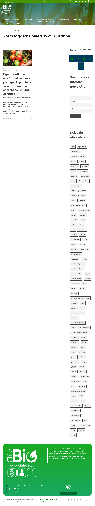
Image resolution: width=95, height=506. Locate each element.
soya (83, 401)
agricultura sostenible (78, 156)
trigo (85, 420)
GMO (82, 303)
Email (71, 108)
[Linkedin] (90, 58)
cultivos (73, 244)
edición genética (76, 269)
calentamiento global (78, 205)
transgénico (75, 415)
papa (73, 357)
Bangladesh (85, 176)
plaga (84, 362)
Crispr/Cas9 (75, 239)
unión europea (85, 425)
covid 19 (74, 235)
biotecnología (75, 186)
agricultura (74, 152)
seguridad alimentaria (78, 391)
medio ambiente (83, 328)
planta (82, 367)
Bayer (73, 181)
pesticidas (74, 362)
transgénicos (75, 420)
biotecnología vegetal (78, 196)
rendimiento (75, 381)
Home (6, 31)
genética (74, 293)
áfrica (73, 435)
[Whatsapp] (81, 66)
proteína (74, 376)
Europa (87, 279)
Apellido (72, 101)
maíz (72, 328)
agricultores (82, 147)
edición (84, 259)
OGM (82, 347)
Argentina (85, 166)
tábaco (73, 425)
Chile (82, 220)
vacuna (81, 430)
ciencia (81, 225)
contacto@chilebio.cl (16, 492)
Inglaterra (74, 318)
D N (20, 69)
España (87, 274)
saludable (82, 386)
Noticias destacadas (23, 71)
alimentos (74, 166)
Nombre (72, 95)
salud (73, 386)
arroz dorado (83, 171)
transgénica (75, 411)
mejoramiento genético (79, 332)
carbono (82, 215)
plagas (73, 367)
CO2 (72, 230)
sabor (85, 381)
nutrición (74, 347)
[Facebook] (72, 58)
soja (81, 396)
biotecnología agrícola (78, 191)
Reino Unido (85, 376)
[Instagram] (78, 58)
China (73, 225)
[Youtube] (84, 58)
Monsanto (74, 342)
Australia (74, 176)
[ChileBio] (19, 9)
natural (84, 342)
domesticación (76, 254)
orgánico (82, 352)
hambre (74, 308)
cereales (74, 220)
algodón (81, 161)
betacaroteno (83, 181)
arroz (73, 171)
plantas (73, 372)
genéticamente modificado (80, 298)
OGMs (73, 352)
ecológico (74, 259)
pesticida (82, 357)
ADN (72, 147)
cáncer (82, 244)
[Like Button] (30, 118)
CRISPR (83, 235)
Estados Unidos (76, 279)
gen (84, 284)
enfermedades (76, 274)
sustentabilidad (76, 406)
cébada (73, 249)
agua (73, 161)
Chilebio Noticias (8, 71)
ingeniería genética (77, 313)
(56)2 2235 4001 (40, 2)
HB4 (82, 308)
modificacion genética (78, 337)
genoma (82, 288)
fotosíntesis (75, 284)
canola (73, 215)
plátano (82, 372)
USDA (73, 430)
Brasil (73, 200)
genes (73, 288)
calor (73, 210)
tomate (87, 406)
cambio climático (84, 210)
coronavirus (82, 230)
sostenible (74, 401)
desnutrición (85, 249)
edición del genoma (77, 264)
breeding (82, 200)
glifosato (74, 303)
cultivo (85, 239)
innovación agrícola (77, 323)
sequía (73, 396)
